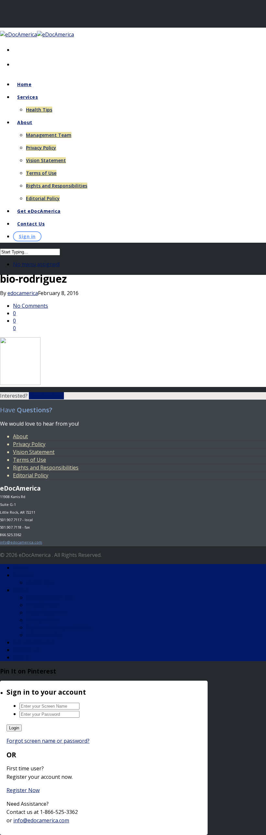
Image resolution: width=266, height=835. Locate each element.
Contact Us (31, 224)
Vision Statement (46, 160)
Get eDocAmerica (39, 211)
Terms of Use (41, 173)
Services (27, 97)
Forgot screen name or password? (48, 740)
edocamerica (22, 293)
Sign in (27, 236)
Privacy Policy (41, 148)
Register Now (23, 790)
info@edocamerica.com (21, 542)
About (24, 122)
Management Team (48, 135)
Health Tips (39, 110)
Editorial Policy (43, 198)
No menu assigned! (36, 264)
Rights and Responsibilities (56, 186)
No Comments (30, 305)
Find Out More (46, 395)
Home (24, 84)
